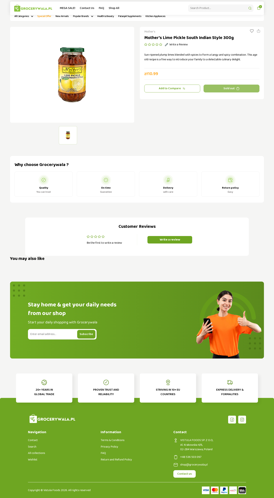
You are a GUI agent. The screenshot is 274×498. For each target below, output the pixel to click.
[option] (72, 75)
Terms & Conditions (113, 440)
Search (32, 447)
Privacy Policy (109, 447)
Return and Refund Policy (116, 459)
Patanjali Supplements (129, 16)
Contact (33, 440)
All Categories (21, 16)
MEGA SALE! (67, 8)
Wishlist (32, 459)
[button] (153, 44)
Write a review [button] (170, 239)
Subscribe (86, 334)
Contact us (184, 473)
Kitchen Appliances (155, 16)
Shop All (114, 8)
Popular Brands (81, 16)
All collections (36, 453)
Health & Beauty (105, 16)
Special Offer (44, 16)
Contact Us (87, 8)
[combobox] (220, 8)
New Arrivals (62, 16)
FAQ (101, 8)
